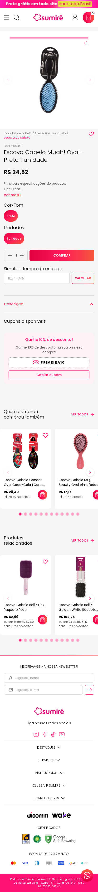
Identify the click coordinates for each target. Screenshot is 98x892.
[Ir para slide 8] (57, 514)
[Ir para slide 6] (46, 514)
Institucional (46, 772)
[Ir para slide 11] (72, 514)
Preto (11, 216)
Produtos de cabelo (18, 133)
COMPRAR (62, 255)
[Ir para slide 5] (41, 514)
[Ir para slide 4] (36, 514)
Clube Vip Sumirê (46, 785)
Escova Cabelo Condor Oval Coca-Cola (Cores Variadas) (23, 485)
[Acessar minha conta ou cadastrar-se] (77, 17)
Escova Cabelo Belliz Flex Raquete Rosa (24, 607)
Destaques (46, 747)
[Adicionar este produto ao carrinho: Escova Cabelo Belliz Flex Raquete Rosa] (42, 619)
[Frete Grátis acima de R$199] (49, 4)
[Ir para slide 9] (62, 514)
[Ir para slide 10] (67, 514)
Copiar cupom (49, 374)
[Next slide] (90, 80)
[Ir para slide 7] (51, 514)
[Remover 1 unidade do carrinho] (9, 255)
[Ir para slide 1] (20, 514)
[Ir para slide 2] (25, 514)
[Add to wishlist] (91, 134)
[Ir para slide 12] (77, 514)
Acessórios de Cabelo (50, 133)
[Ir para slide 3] (30, 514)
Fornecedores (46, 798)
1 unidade (14, 238)
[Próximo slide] (90, 472)
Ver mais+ (12, 195)
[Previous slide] (8, 80)
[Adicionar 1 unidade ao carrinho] (23, 255)
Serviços (46, 760)
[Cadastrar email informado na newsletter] (89, 690)
